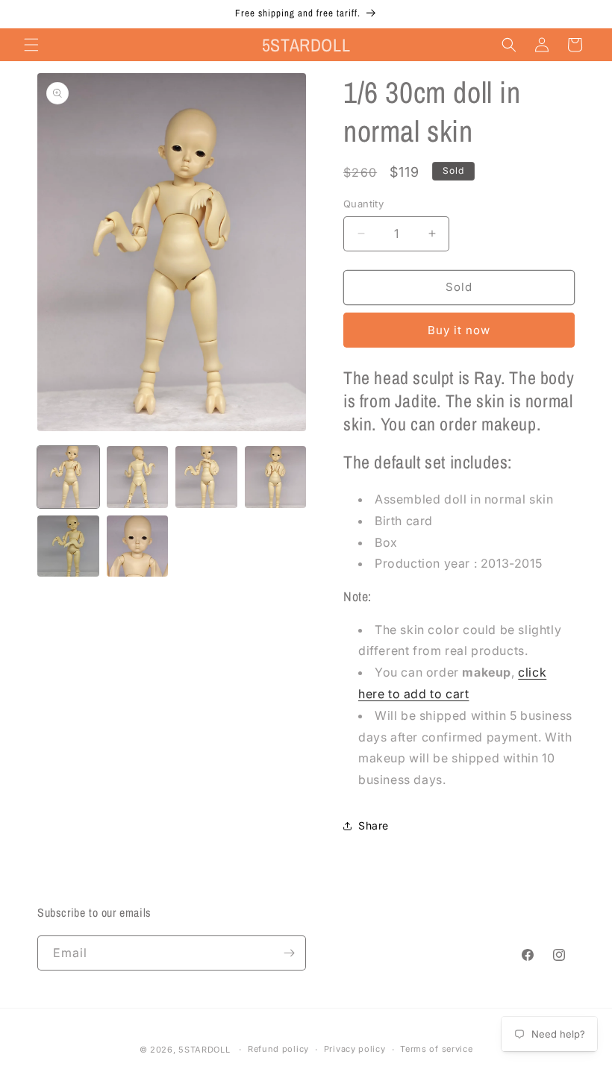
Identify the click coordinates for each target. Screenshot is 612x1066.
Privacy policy (355, 1049)
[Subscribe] (288, 953)
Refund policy (278, 1049)
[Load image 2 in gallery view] (138, 477)
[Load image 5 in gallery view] (68, 546)
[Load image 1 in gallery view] (68, 477)
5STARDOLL (204, 1049)
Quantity (363, 204)
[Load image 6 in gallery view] (138, 546)
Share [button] (373, 825)
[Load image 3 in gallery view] (206, 477)
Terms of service (436, 1049)
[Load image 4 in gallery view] (276, 477)
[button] (31, 44)
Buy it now (459, 330)
